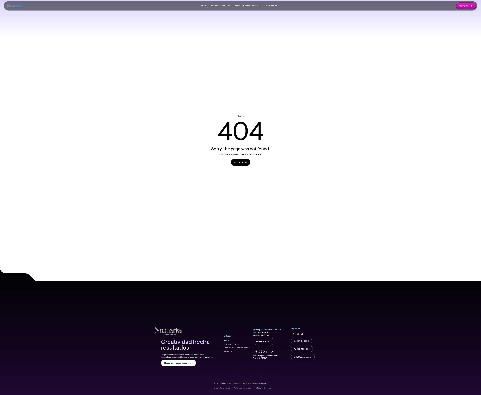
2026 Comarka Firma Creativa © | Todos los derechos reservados (240, 383)
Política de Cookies (263, 388)
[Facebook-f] (293, 334)
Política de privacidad (242, 388)
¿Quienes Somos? (232, 344)
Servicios (228, 351)
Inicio (226, 340)
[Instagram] (297, 334)
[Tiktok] (302, 334)
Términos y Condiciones (220, 388)
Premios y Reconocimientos (236, 348)
